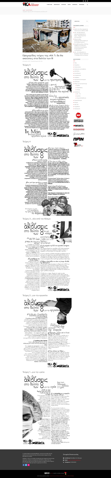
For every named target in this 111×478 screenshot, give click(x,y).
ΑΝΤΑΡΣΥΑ (76, 71)
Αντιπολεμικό (77, 73)
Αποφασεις (63, 4)
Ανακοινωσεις (57, 4)
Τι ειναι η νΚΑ (49, 4)
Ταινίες (78, 89)
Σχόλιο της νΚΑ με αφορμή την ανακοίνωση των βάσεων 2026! (81, 30)
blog (75, 62)
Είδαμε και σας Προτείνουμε (80, 83)
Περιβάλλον (77, 106)
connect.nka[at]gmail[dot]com (74, 460)
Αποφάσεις (76, 77)
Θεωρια (69, 4)
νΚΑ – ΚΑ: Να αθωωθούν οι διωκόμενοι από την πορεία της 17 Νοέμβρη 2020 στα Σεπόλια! (81, 53)
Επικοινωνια (81, 4)
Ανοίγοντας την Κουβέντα (80, 69)
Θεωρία (76, 102)
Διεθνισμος (74, 4)
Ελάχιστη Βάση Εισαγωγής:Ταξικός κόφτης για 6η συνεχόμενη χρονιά (81, 41)
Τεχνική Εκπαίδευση (81, 98)
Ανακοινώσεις (77, 67)
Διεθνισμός (76, 81)
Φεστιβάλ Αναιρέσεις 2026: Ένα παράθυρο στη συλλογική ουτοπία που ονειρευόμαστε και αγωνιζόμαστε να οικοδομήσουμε (81, 47)
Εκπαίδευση (77, 92)
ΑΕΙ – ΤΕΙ (79, 93)
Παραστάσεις (79, 87)
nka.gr (52, 473)
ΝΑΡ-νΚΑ (40, 61)
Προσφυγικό (77, 108)
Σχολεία (78, 96)
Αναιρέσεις (76, 65)
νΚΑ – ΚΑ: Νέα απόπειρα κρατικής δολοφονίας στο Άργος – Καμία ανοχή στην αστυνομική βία (80, 35)
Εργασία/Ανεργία (29, 10)
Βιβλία (78, 85)
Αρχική (24, 10)
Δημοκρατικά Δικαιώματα (80, 79)
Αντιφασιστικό (77, 75)
